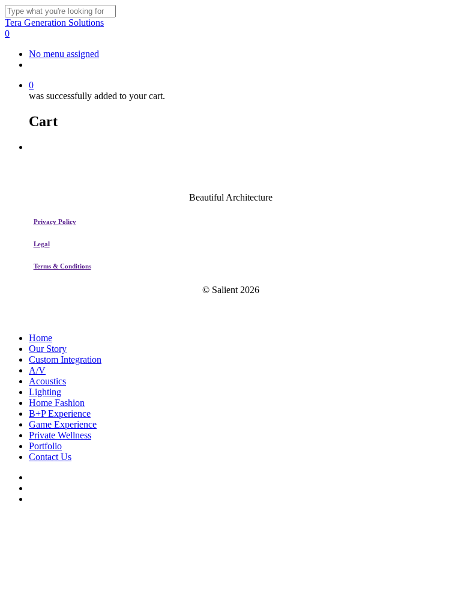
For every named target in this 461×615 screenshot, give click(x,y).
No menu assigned (64, 54)
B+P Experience (60, 413)
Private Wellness (60, 435)
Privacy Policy (55, 221)
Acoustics (47, 381)
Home (40, 338)
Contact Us (50, 457)
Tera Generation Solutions (54, 22)
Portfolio (45, 446)
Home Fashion (57, 403)
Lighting (45, 392)
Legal (42, 243)
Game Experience (63, 424)
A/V (37, 370)
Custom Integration (65, 359)
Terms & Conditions (62, 266)
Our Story (48, 349)
